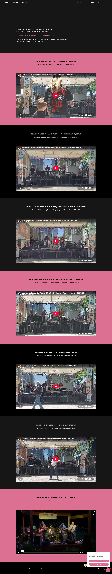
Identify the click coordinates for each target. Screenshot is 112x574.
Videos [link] (79, 2)
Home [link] (7, 2)
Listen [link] (25, 2)
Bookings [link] (90, 2)
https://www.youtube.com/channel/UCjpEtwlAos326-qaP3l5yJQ (35, 35)
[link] (56, 3)
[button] (100, 3)
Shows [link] (15, 2)
